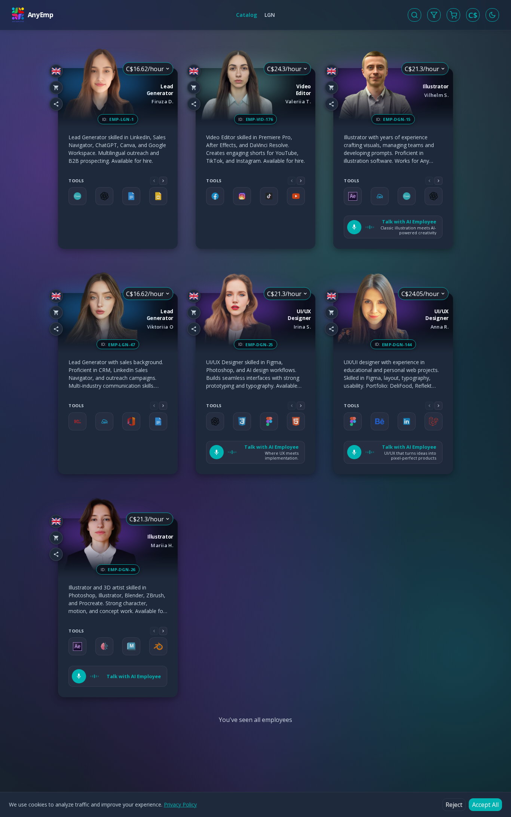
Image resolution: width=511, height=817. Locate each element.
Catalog (246, 14)
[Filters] (434, 15)
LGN (269, 14)
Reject (454, 805)
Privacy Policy (180, 804)
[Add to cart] (56, 87)
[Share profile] (56, 104)
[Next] (163, 181)
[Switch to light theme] (492, 15)
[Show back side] (177, 158)
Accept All (485, 805)
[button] (393, 227)
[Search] (414, 15)
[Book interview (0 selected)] (453, 15)
